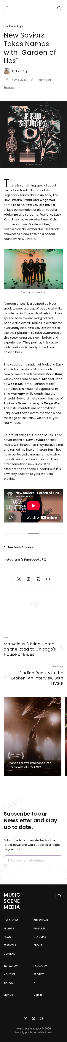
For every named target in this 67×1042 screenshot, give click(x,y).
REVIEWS (9, 928)
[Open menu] (8, 7)
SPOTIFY (39, 974)
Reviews (9, 87)
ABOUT (38, 945)
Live (9, 770)
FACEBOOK (40, 966)
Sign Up (8, 994)
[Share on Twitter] (19, 579)
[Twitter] (25, 1018)
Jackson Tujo (13, 26)
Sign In (38, 994)
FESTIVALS (10, 945)
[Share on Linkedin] (38, 579)
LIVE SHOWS (11, 920)
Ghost (48, 1032)
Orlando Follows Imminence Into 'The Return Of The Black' (29, 764)
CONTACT (10, 953)
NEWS (7, 937)
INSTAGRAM (11, 966)
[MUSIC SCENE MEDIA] (33, 7)
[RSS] (41, 1018)
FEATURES (39, 928)
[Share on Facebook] (29, 579)
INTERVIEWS (41, 920)
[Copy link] (48, 579)
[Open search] (59, 7)
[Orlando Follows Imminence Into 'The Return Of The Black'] (32, 736)
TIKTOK (8, 982)
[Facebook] (33, 1018)
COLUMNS (40, 937)
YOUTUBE (9, 974)
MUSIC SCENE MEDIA (12, 901)
